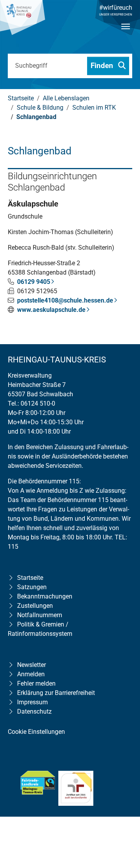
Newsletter (31, 664)
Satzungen (32, 587)
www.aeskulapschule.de (51, 309)
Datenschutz (34, 711)
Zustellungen (35, 605)
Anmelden (31, 674)
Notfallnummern (39, 615)
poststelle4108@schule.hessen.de (65, 300)
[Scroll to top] (123, 798)
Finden (103, 65)
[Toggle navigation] (125, 33)
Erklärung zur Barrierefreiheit (56, 692)
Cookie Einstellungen (36, 731)
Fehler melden (36, 683)
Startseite (30, 577)
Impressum (32, 702)
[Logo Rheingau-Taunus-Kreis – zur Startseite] (22, 21)
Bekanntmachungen (44, 596)
